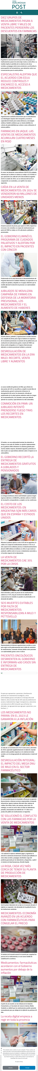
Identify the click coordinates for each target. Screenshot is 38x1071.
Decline (11, 1067)
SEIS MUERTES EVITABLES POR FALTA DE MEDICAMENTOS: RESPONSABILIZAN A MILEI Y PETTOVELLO (18, 610)
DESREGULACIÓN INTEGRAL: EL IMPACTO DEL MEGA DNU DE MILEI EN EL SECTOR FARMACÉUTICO (18, 765)
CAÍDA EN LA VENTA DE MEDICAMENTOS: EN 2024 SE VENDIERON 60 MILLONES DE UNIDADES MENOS (19, 192)
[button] (17, 12)
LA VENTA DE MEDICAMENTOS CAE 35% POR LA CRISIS (16, 560)
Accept (27, 1067)
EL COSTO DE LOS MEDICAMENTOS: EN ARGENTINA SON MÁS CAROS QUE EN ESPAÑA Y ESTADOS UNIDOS (18, 511)
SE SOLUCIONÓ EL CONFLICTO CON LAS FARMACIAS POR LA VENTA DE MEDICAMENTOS (19, 819)
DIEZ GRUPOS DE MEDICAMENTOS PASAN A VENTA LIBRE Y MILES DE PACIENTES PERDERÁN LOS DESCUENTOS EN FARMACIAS (19, 24)
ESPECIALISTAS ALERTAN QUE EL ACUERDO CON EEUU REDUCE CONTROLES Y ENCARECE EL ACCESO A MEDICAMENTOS (19, 81)
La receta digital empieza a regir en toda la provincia (16, 1018)
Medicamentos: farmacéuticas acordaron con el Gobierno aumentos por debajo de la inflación (19, 967)
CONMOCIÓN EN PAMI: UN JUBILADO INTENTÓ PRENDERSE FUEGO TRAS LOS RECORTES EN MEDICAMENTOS (17, 410)
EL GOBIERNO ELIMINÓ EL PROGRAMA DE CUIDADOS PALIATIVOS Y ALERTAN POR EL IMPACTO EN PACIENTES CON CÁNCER (18, 243)
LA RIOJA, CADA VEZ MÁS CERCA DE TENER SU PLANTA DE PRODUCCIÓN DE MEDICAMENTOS (18, 871)
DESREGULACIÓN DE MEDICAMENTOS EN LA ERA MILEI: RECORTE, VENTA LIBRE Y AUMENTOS (18, 356)
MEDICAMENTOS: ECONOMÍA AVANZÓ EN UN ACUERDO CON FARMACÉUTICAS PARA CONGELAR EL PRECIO (18, 918)
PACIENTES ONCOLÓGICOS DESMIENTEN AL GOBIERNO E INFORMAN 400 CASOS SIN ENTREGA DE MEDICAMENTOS (18, 662)
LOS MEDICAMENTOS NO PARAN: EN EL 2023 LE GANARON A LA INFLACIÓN (17, 715)
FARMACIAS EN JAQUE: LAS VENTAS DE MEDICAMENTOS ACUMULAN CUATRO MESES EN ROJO (18, 136)
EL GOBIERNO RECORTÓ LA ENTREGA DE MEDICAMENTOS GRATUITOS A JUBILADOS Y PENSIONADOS (18, 464)
